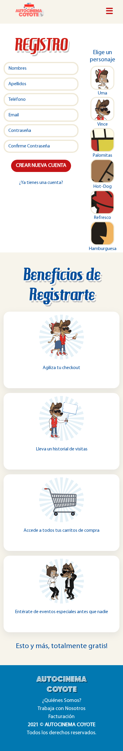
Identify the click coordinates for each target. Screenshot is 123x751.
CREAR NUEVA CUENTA (41, 165)
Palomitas (102, 155)
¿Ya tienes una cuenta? (41, 182)
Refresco (102, 217)
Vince (102, 124)
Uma (102, 93)
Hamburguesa (102, 248)
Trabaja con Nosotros (61, 709)
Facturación (61, 717)
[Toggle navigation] (109, 11)
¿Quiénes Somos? (61, 700)
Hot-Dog (102, 186)
